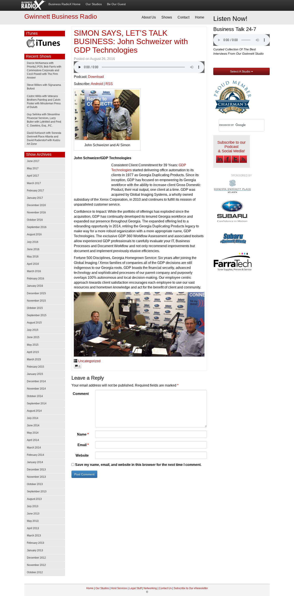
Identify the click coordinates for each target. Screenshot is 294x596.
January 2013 (35, 550)
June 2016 (33, 249)
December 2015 (36, 293)
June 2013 (33, 513)
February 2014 (35, 454)
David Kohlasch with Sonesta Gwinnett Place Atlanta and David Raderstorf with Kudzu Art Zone (44, 138)
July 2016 (32, 241)
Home (199, 17)
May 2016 (33, 256)
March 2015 (34, 359)
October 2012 (35, 572)
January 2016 (35, 285)
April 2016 (33, 263)
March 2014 (34, 447)
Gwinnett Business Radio (60, 16)
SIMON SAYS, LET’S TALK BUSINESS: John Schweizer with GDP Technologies (131, 41)
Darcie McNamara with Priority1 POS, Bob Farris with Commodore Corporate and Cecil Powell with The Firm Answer (44, 70)
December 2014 (36, 381)
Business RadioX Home (64, 4)
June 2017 (33, 161)
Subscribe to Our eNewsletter (191, 588)
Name (83, 434)
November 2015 (36, 300)
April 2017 (33, 175)
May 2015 (33, 344)
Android (97, 84)
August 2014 (34, 410)
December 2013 (36, 469)
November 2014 (36, 388)
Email (83, 445)
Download (96, 77)
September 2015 (36, 315)
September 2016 (36, 227)
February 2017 (35, 190)
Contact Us (165, 588)
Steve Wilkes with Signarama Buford (44, 86)
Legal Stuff (135, 588)
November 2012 (36, 565)
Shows (166, 17)
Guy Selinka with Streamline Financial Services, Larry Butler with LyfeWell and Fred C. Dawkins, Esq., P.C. (44, 120)
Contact (183, 17)
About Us (149, 17)
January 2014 (35, 462)
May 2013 (33, 520)
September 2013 (36, 491)
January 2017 (35, 197)
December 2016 (36, 205)
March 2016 (34, 271)
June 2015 (33, 337)
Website (82, 455)
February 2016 (35, 278)
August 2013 (34, 499)
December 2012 (36, 557)
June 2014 (33, 425)
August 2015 (34, 322)
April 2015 (33, 352)
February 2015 (35, 366)
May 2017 (33, 168)
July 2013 (32, 506)
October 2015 (35, 308)
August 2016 (34, 234)
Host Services (119, 588)
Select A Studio (240, 71)
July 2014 (32, 418)
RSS (109, 84)
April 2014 (33, 440)
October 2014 (35, 396)
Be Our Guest (116, 4)
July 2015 (32, 329)
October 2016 (35, 219)
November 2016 (36, 212)
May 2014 (33, 432)
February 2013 (35, 542)
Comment (81, 394)
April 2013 (33, 528)
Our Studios (94, 4)
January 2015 (35, 374)
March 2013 (34, 535)
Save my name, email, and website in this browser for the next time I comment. (138, 465)
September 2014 (36, 403)
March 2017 (34, 183)
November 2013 (36, 476)
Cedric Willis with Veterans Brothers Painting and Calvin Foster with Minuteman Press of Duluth (44, 102)
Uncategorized (89, 361)
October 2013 (35, 484)
